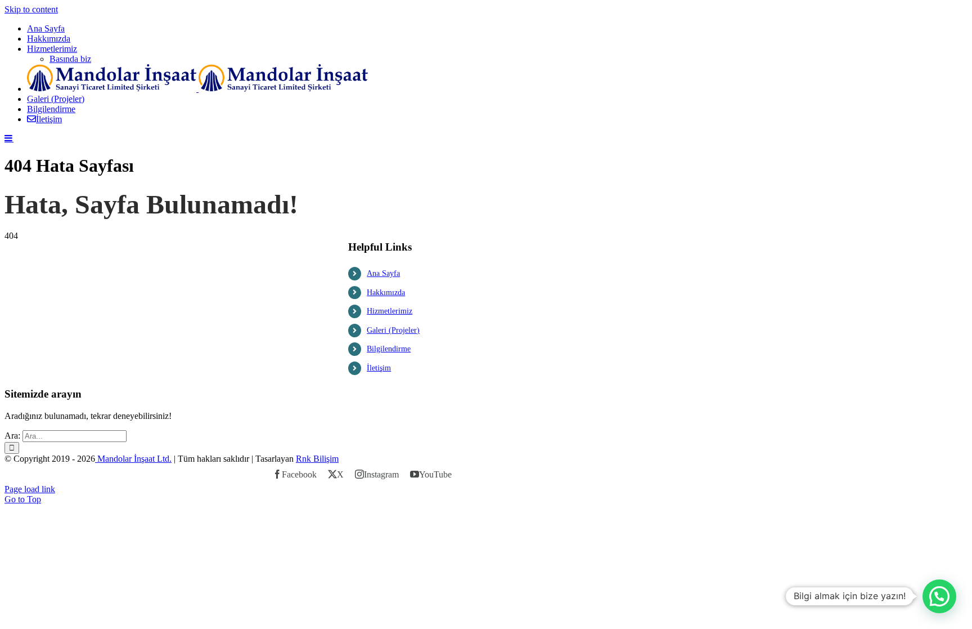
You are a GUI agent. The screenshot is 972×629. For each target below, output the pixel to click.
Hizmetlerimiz (389, 311)
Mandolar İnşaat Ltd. (133, 458)
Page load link (29, 489)
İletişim (379, 368)
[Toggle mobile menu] (9, 137)
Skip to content (31, 9)
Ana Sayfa (383, 273)
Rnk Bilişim (317, 458)
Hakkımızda (386, 292)
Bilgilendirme (389, 349)
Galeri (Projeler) (393, 330)
